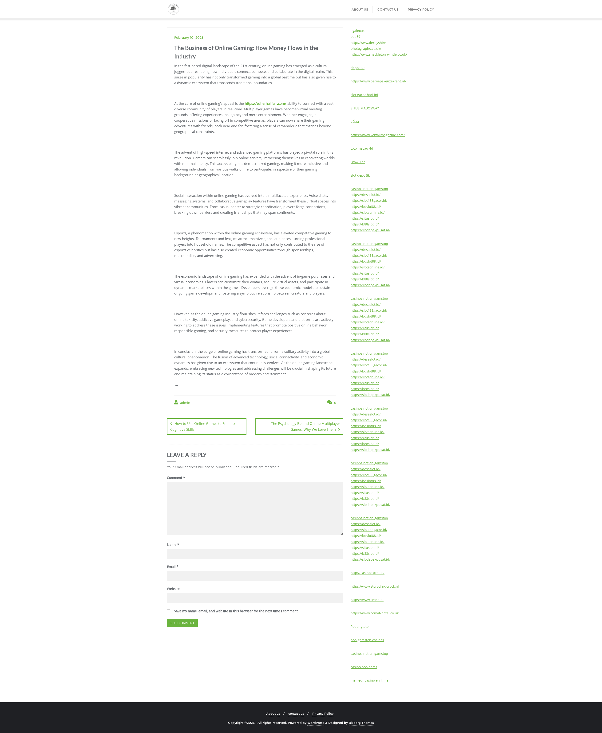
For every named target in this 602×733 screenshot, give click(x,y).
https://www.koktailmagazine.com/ (378, 135)
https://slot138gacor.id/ (369, 200)
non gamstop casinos (367, 640)
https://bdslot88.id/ (366, 206)
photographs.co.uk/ (366, 48)
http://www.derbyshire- (369, 42)
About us (273, 713)
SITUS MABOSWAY (365, 108)
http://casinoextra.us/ (367, 572)
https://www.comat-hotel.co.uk (375, 613)
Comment (176, 477)
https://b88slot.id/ (365, 224)
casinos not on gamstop (369, 188)
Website (173, 588)
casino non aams (364, 667)
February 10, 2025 (188, 37)
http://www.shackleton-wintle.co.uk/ (379, 54)
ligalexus (357, 30)
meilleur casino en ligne (369, 680)
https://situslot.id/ (365, 218)
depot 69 (357, 68)
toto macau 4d (362, 148)
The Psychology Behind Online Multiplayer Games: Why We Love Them (305, 426)
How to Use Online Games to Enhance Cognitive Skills (203, 426)
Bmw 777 (358, 162)
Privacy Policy (322, 713)
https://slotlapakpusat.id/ (370, 230)
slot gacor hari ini (364, 95)
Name (173, 544)
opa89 (355, 36)
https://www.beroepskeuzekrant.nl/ (378, 81)
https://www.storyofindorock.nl (375, 586)
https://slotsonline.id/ (367, 212)
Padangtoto (359, 626)
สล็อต (355, 121)
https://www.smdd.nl (367, 599)
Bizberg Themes (361, 723)
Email (172, 566)
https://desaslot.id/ (365, 194)
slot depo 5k (360, 175)
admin (184, 402)
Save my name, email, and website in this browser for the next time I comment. (236, 611)
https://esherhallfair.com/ (265, 103)
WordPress (315, 723)
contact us (296, 713)
